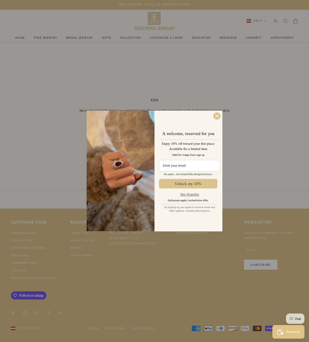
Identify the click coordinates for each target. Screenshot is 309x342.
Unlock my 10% (188, 183)
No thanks (189, 194)
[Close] (217, 116)
